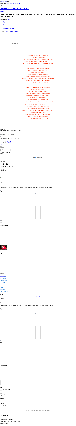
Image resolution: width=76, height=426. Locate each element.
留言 (14, 138)
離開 (6, 423)
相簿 (3, 21)
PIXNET (29, 410)
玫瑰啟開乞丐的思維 (9, 29)
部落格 (4, 22)
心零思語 (9, 142)
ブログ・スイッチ (38, 296)
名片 (3, 24)
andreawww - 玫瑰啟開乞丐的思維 (11, 31)
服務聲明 (48, 410)
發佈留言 (2, 153)
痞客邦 (12, 138)
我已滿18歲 (3, 423)
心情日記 (9, 141)
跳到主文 (2, 11)
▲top (1, 144)
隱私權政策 (44, 410)
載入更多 (2, 146)
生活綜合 (9, 19)
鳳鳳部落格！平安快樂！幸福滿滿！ (14, 9)
